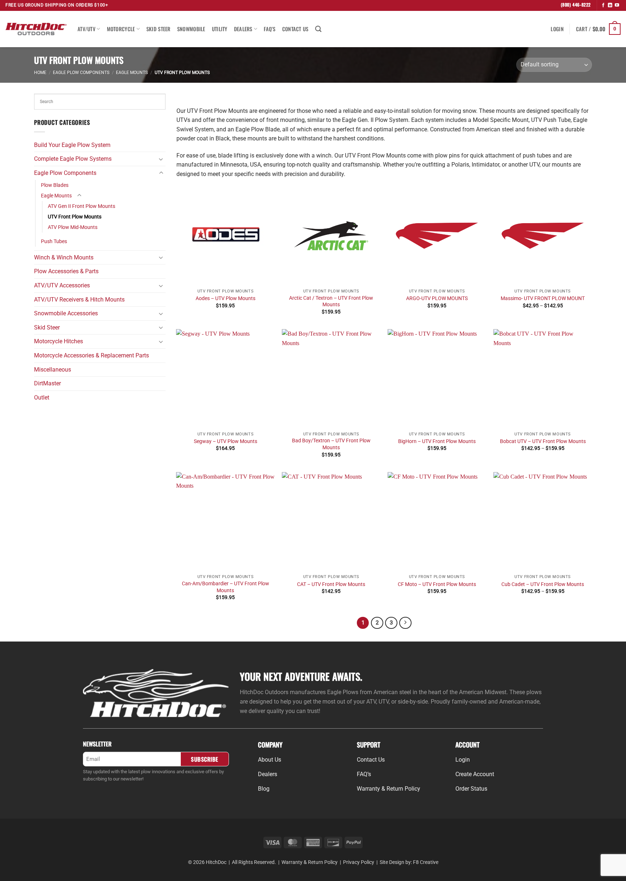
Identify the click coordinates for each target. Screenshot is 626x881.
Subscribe (204, 759)
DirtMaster (47, 383)
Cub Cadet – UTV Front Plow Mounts (542, 584)
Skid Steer (158, 29)
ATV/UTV (86, 29)
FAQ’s (269, 29)
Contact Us (295, 29)
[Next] (405, 623)
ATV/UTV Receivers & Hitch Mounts (79, 299)
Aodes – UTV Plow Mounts (225, 298)
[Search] (318, 29)
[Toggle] (161, 159)
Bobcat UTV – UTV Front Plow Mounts (543, 441)
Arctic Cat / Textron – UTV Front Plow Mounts (331, 301)
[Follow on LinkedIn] (610, 5)
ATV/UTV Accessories (62, 285)
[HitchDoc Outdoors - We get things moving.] (36, 29)
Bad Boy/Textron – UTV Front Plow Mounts (331, 444)
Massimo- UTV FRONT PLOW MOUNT (543, 298)
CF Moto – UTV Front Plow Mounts (437, 584)
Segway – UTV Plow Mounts (225, 441)
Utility (220, 29)
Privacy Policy (358, 862)
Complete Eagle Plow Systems (73, 158)
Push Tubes (54, 241)
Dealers (243, 29)
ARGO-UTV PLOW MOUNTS (437, 298)
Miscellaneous (52, 369)
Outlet (41, 397)
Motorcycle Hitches (58, 341)
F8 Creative (425, 862)
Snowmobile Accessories (66, 313)
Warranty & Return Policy (309, 862)
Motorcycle (121, 29)
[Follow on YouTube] (617, 5)
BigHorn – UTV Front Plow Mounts (437, 441)
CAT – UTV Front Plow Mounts (331, 584)
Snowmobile (191, 29)
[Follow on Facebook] (603, 5)
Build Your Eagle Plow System (72, 145)
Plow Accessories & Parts (66, 271)
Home (40, 72)
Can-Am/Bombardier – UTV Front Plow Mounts (225, 587)
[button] (557, 29)
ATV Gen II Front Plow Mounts (81, 206)
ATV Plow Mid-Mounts (72, 227)
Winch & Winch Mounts (63, 257)
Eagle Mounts (132, 72)
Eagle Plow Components (81, 72)
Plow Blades (54, 185)
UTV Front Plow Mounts (74, 217)
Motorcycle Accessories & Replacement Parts (91, 355)
